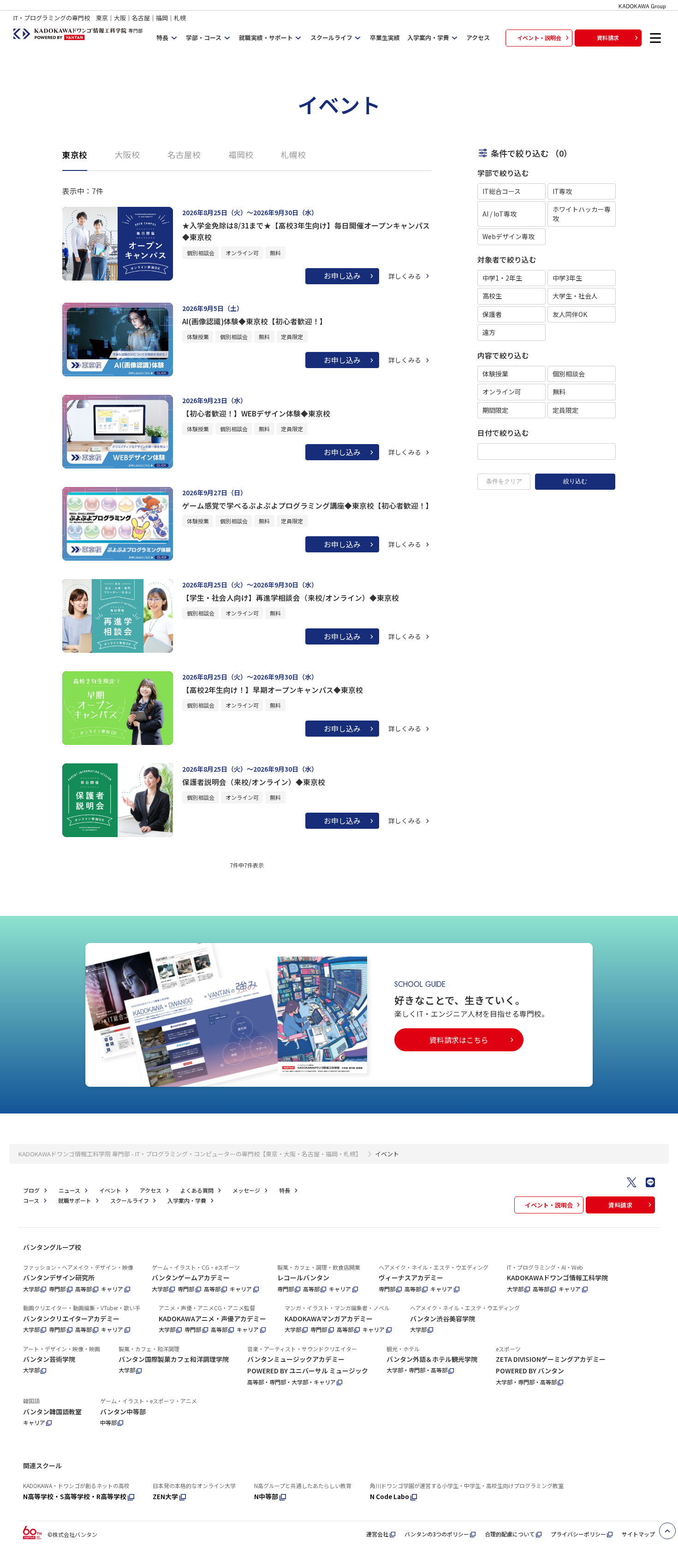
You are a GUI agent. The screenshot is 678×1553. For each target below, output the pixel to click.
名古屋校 (184, 154)
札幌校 (293, 154)
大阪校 (127, 154)
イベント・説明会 (539, 37)
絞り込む (575, 481)
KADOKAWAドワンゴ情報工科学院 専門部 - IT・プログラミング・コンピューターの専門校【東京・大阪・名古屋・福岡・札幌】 (190, 1154)
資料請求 (608, 37)
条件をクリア (504, 481)
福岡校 (240, 154)
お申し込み (342, 275)
